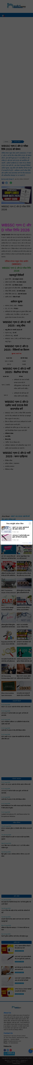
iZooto (30, 542)
